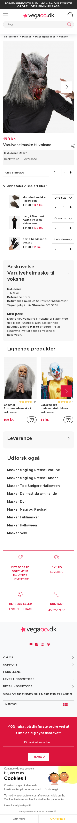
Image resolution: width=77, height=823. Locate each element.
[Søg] (68, 25)
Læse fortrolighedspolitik (18, 805)
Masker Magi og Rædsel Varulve (33, 470)
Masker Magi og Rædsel (27, 509)
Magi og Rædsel (44, 36)
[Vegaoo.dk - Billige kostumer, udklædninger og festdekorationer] (38, 15)
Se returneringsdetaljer (52, 301)
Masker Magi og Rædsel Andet (32, 478)
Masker (26, 36)
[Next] (66, 87)
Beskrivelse (12, 159)
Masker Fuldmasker (23, 517)
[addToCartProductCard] (32, 420)
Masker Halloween (22, 525)
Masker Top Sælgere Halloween (33, 486)
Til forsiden (11, 36)
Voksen (63, 36)
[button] (38, 704)
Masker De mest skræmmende (32, 493)
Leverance (30, 159)
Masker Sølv (17, 533)
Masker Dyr (16, 501)
